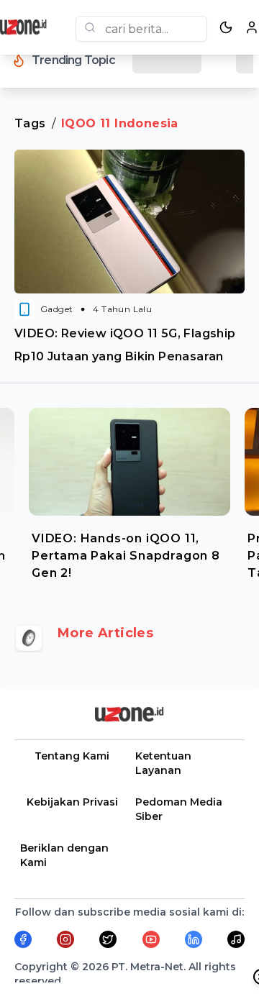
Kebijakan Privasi (72, 801)
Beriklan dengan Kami (64, 855)
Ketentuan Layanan (163, 763)
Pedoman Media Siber (178, 809)
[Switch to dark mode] (226, 27)
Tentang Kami (72, 755)
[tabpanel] (129, 490)
